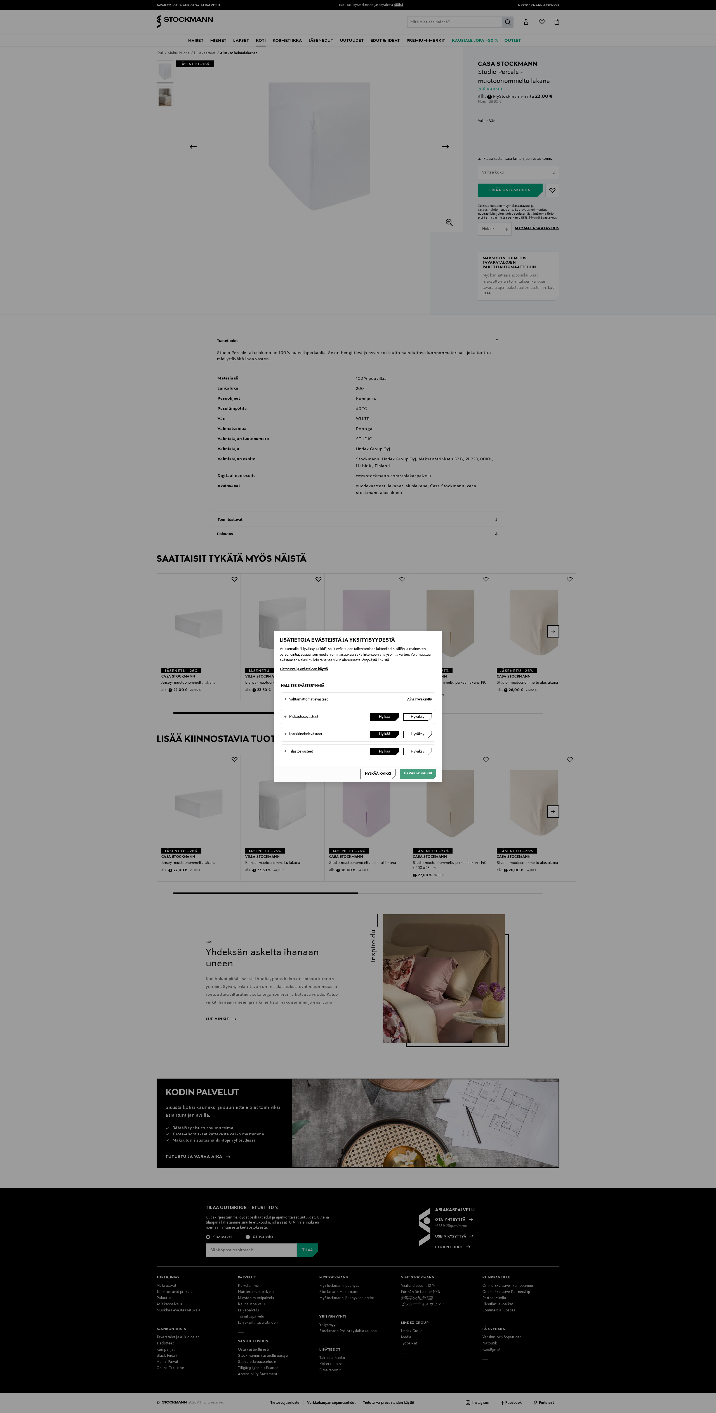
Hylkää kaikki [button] (378, 774)
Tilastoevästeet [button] (298, 751)
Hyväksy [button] (417, 717)
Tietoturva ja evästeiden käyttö (304, 669)
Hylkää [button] (384, 717)
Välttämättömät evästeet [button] (306, 699)
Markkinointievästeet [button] (303, 734)
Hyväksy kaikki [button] (418, 773)
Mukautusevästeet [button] (301, 717)
